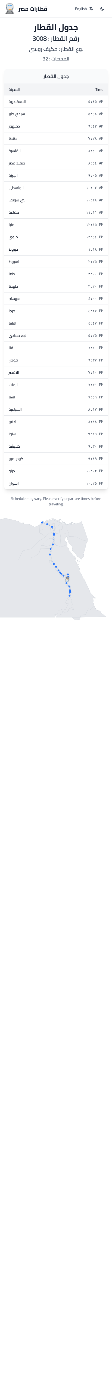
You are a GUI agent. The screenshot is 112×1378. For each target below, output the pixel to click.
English (81, 8)
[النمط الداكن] (102, 8)
